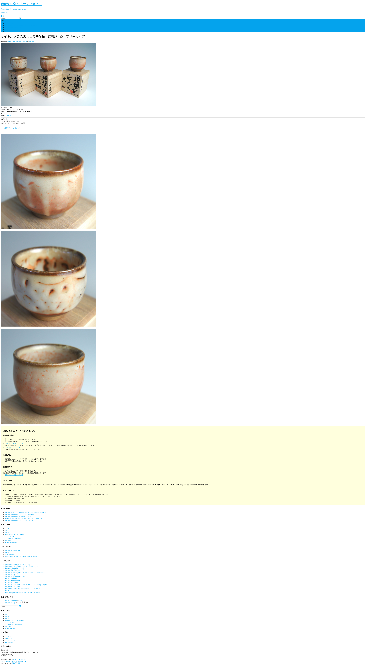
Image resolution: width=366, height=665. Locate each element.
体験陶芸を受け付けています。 (15, 568)
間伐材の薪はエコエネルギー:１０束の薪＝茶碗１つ (22, 25)
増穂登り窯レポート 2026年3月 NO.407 (18, 516)
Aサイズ (8, 115)
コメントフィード (11, 640)
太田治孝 (11, 536)
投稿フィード (9, 638)
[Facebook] (1, 16)
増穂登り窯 (16, 663)
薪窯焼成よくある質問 (12, 587)
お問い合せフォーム (20, 659)
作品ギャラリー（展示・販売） (15, 534)
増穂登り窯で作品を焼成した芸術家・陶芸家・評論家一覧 (24, 572)
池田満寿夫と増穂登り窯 (14, 27)
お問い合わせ (9, 31)
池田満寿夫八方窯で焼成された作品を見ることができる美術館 (26, 585)
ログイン (8, 636)
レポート (8, 528)
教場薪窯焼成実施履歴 (12, 581)
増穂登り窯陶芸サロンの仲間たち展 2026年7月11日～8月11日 (25, 512)
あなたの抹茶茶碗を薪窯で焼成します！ (18, 564)
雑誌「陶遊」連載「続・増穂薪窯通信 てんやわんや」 (23, 589)
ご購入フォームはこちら (12, 128)
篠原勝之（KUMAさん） (16, 538)
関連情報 (8, 540)
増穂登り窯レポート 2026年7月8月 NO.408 (19, 514)
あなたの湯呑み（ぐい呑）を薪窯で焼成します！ (21, 566)
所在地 (7, 29)
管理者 (31, 41)
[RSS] (5, 16)
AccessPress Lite (21, 661)
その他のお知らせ (11, 542)
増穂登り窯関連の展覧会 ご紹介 (15, 576)
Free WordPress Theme (8, 661)
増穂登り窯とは (10, 23)
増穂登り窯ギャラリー (12, 550)
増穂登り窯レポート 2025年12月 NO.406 (19, 520)
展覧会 (7, 532)
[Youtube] (3, 16)
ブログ (7, 530)
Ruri (20, 601)
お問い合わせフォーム (12, 447)
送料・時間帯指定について (14, 475)
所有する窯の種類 (11, 579)
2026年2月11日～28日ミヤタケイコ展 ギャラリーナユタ (23, 518)
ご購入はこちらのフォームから (15, 443)
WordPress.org (9, 642)
